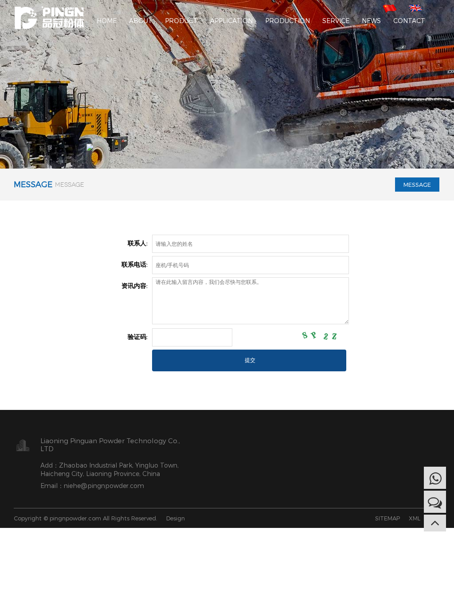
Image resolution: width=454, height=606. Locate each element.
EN (416, 7)
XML (414, 518)
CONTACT (409, 20)
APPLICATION (231, 20)
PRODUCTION (287, 20)
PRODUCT (181, 20)
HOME (107, 20)
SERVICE (335, 20)
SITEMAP (387, 518)
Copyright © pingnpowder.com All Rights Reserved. (85, 518)
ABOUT (141, 20)
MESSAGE (417, 184)
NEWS (371, 20)
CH (390, 7)
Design (175, 518)
